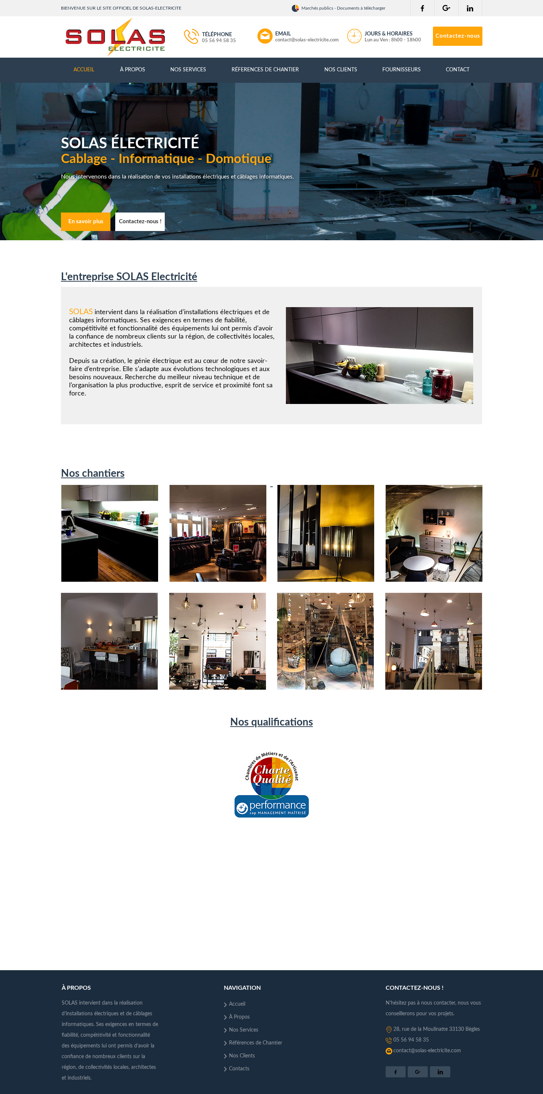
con (397, 1050)
